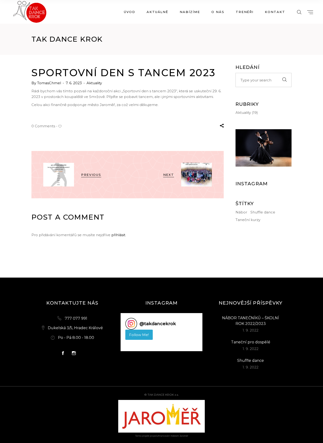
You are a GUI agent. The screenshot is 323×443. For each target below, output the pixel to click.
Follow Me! (139, 334)
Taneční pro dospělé (250, 342)
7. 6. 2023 (74, 83)
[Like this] (59, 126)
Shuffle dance (262, 212)
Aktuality (94, 83)
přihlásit (118, 235)
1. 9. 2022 (250, 330)
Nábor (241, 212)
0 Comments (43, 126)
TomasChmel (49, 83)
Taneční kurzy (248, 219)
